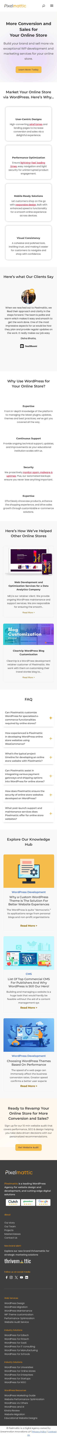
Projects (8, 1230)
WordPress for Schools (17, 1354)
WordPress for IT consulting (19, 1346)
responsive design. (25, 204)
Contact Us (10, 1237)
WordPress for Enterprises (18, 1374)
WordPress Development (29, 892)
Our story (9, 1222)
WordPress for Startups (17, 1378)
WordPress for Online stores (20, 1371)
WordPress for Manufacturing (21, 1350)
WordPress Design (14, 1303)
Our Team (10, 1226)
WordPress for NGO (15, 1382)
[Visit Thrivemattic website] (17, 1264)
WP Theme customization (18, 1314)
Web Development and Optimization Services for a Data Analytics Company (28, 586)
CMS (29, 974)
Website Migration (14, 1414)
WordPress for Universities (18, 1367)
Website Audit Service (16, 1322)
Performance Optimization (19, 1318)
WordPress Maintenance (18, 1310)
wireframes (35, 124)
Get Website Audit (28, 1147)
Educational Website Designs (20, 1418)
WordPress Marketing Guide (20, 1395)
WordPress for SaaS (15, 1342)
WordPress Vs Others (16, 1403)
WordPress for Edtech (16, 1335)
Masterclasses (12, 1234)
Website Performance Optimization (24, 1399)
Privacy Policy (39, 1431)
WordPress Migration (16, 1307)
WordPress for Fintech (16, 1339)
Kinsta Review (12, 1410)
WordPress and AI (14, 1406)
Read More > (29, 612)
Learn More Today (29, 69)
